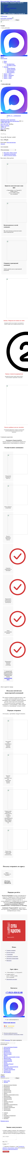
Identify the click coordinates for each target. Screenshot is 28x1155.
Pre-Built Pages (10, 64)
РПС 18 (3, 128)
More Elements (10, 71)
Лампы (5, 1055)
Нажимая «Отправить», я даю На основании (14, 1148)
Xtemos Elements (11, 69)
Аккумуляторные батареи (10, 1047)
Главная (3, 121)
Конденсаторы (7, 1052)
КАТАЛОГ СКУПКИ (6, 18)
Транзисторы (7, 1071)
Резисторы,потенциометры (11, 1066)
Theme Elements (11, 68)
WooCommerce (11, 72)
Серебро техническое (9, 1069)
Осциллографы (8, 1059)
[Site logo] (4, 16)
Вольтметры (7, 1048)
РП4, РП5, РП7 (5, 124)
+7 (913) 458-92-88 (14, 992)
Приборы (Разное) (8, 1064)
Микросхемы (7, 1058)
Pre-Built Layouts (11, 65)
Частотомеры (7, 1072)
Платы (5, 1062)
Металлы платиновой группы (12, 1057)
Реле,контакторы (14, 121)
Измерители (7, 1051)
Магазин (7, 121)
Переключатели (8, 1061)
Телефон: (5, 1144)
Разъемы (6, 1065)
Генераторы (7, 1050)
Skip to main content (15, 1)
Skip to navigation (5, 1)
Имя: (4, 1141)
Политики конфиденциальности (10, 1149)
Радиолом (7, 1040)
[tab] (10, 152)
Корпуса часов (7, 1054)
